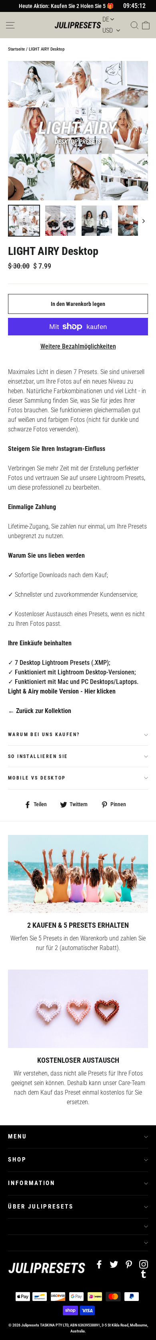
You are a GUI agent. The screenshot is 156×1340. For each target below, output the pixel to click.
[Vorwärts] (143, 221)
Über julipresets (41, 1206)
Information (31, 1183)
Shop (17, 1159)
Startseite (16, 49)
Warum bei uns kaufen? (44, 734)
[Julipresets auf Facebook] (99, 1264)
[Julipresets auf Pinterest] (128, 1264)
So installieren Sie (38, 756)
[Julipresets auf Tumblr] (143, 1273)
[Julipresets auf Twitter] (114, 1264)
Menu (17, 1136)
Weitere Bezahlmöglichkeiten (78, 346)
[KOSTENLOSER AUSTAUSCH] (78, 1009)
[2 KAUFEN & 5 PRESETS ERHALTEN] (78, 874)
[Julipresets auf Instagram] (143, 1264)
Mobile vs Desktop (37, 778)
